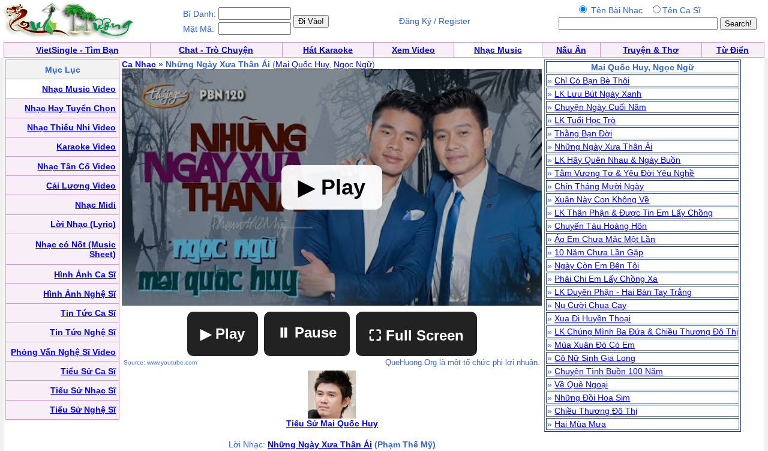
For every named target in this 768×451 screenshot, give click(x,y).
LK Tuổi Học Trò (585, 120)
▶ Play (222, 333)
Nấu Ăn (571, 50)
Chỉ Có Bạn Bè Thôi (591, 80)
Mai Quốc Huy (302, 64)
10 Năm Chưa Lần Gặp (598, 252)
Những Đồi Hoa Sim (592, 397)
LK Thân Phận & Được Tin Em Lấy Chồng (633, 212)
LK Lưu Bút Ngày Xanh (597, 93)
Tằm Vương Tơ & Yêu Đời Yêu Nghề (624, 173)
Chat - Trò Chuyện (216, 50)
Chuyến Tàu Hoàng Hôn (600, 226)
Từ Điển (732, 50)
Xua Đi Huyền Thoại (592, 318)
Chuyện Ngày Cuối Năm (600, 107)
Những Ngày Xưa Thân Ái (320, 444)
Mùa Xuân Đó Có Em (594, 345)
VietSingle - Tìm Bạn (77, 50)
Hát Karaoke (328, 50)
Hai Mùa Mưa (580, 424)
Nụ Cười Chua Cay (590, 305)
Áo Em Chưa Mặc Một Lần (604, 239)
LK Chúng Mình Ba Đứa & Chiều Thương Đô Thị (646, 331)
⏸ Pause (307, 332)
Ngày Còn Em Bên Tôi (596, 265)
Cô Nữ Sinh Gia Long (594, 358)
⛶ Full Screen (416, 335)
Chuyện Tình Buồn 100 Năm (608, 371)
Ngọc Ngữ (353, 64)
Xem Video (413, 50)
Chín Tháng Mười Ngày (599, 186)
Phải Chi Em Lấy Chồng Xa (606, 278)
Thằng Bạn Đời (583, 133)
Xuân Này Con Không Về (601, 199)
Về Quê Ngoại (581, 384)
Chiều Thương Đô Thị (595, 411)
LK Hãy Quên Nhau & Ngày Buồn (617, 160)
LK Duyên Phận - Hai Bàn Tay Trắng (623, 292)
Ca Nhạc (139, 64)
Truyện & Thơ (651, 50)
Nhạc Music (498, 50)
